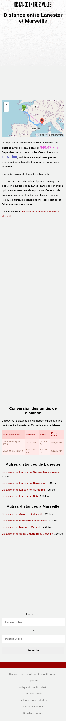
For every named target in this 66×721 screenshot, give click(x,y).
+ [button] (6, 104)
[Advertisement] (33, 60)
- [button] (6, 109)
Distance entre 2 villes (22, 674)
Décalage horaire (33, 712)
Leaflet (40, 134)
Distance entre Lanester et (30, 471)
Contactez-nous (33, 693)
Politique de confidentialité (33, 687)
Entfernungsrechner (33, 706)
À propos (33, 680)
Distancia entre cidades (33, 700)
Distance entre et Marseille (22, 514)
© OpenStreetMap (54, 134)
